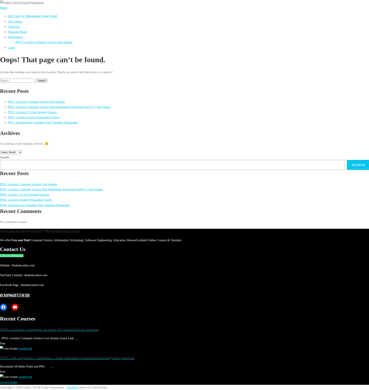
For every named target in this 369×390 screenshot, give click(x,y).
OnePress (72, 387)
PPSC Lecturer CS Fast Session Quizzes (32, 112)
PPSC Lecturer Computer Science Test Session (43, 42)
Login (11, 47)
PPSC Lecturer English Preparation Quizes (34, 117)
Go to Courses (8, 382)
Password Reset (17, 31)
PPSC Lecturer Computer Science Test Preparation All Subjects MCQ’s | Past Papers (59, 107)
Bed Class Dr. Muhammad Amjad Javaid (32, 16)
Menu (3, 7)
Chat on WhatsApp (11, 255)
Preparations (15, 37)
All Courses (15, 21)
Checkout (13, 26)
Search (4, 157)
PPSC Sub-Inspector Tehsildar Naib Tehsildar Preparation (43, 122)
